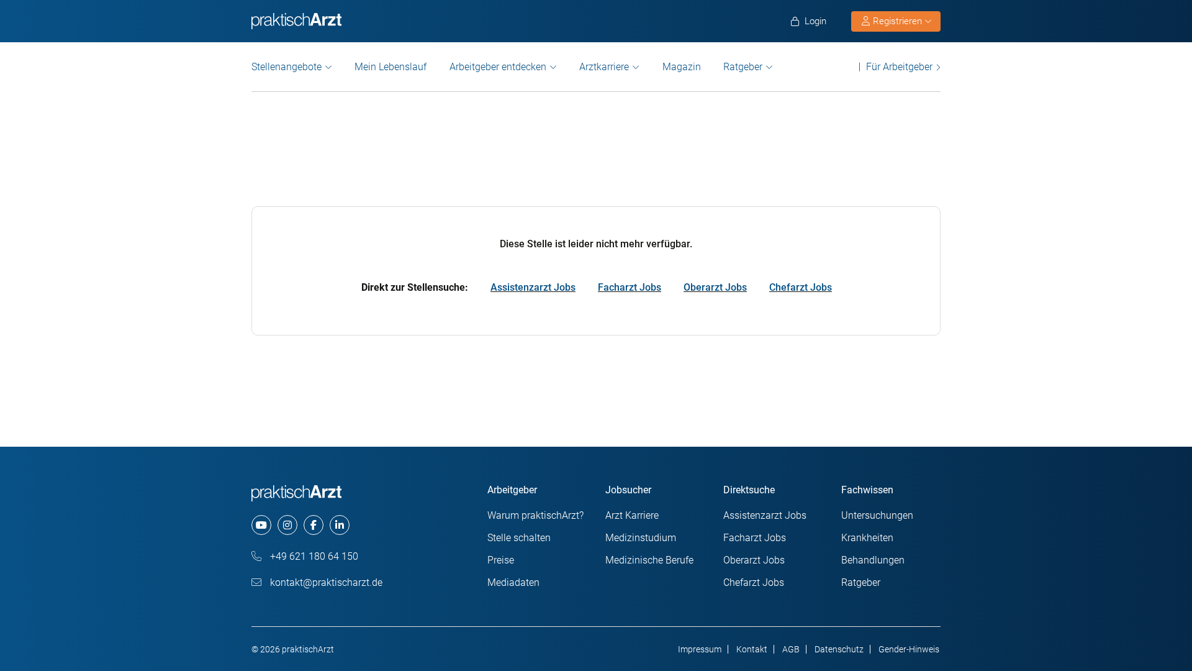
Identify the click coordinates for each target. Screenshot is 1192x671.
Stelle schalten (519, 538)
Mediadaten (513, 582)
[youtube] (261, 525)
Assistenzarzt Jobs (533, 287)
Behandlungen (873, 560)
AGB (791, 649)
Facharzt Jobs (629, 287)
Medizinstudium (640, 538)
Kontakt (751, 649)
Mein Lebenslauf (390, 67)
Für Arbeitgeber (899, 67)
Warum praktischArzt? (535, 515)
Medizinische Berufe (649, 560)
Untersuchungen (877, 515)
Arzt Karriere (632, 515)
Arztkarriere (604, 67)
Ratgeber (742, 67)
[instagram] (287, 525)
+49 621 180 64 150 (313, 556)
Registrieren (897, 21)
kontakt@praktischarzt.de (325, 582)
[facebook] (313, 525)
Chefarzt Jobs (800, 287)
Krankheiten (867, 538)
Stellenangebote (286, 67)
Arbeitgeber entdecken (497, 67)
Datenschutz (839, 649)
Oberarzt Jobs (715, 287)
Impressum (699, 649)
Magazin (681, 67)
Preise (500, 560)
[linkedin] (340, 525)
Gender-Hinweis (908, 649)
